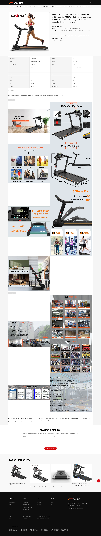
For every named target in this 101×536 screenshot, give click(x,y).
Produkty (14, 6)
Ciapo (10, 6)
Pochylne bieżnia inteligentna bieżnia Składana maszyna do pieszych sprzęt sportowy (17, 484)
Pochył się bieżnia (26, 6)
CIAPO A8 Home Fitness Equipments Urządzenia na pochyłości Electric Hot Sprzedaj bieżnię (38, 486)
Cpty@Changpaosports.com (28, 519)
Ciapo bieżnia (19, 6)
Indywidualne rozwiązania (13, 502)
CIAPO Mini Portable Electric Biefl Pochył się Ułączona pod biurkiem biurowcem (60, 485)
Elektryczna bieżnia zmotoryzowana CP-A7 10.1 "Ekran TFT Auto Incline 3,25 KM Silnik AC (81, 484)
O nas (10, 504)
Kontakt (10, 507)
